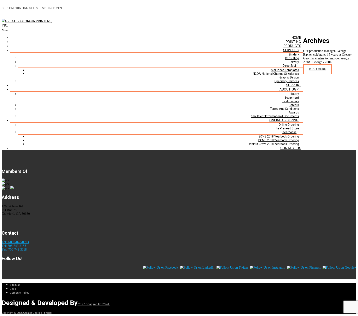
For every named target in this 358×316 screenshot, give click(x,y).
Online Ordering (284, 120)
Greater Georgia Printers (37, 312)
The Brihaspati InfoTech (93, 304)
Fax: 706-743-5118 (14, 249)
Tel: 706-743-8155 (14, 245)
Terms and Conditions (284, 108)
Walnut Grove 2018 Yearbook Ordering (274, 144)
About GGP (289, 89)
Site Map (15, 284)
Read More (317, 69)
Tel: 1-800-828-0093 (15, 242)
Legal (13, 288)
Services (291, 50)
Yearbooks (289, 132)
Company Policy (19, 292)
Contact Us (290, 148)
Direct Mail (289, 65)
